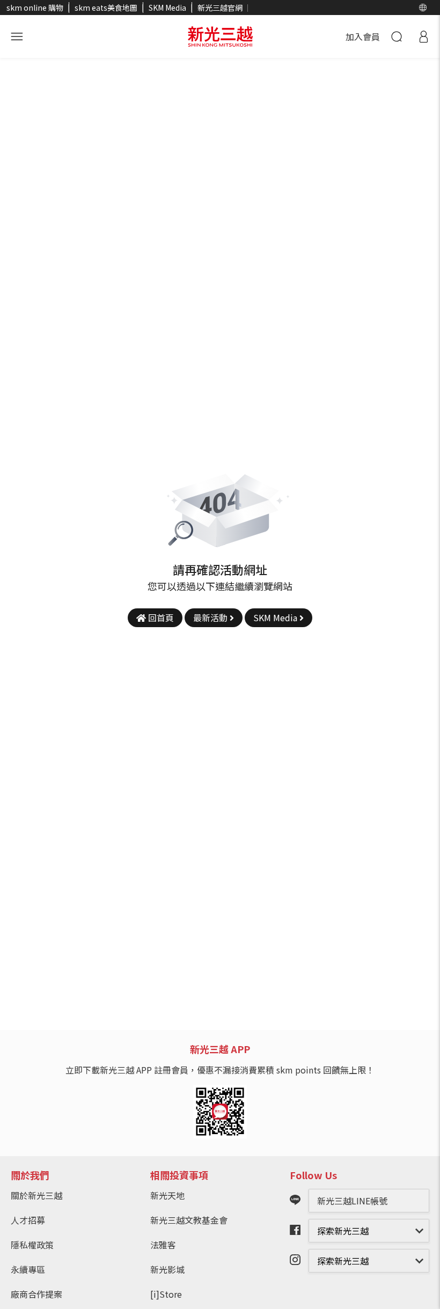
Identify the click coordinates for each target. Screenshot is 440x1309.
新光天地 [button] (167, 1195)
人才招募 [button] (28, 1220)
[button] (423, 7)
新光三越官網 (220, 7)
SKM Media (167, 7)
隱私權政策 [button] (32, 1244)
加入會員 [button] (363, 36)
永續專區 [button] (28, 1269)
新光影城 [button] (167, 1269)
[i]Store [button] (166, 1294)
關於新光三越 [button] (36, 1195)
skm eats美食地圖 (106, 7)
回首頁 (160, 617)
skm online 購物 (34, 7)
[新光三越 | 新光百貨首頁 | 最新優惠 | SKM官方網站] (220, 36)
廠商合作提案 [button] (36, 1294)
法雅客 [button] (163, 1244)
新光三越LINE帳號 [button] (352, 1200)
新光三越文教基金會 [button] (189, 1220)
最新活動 (211, 617)
